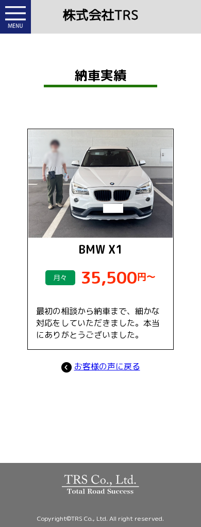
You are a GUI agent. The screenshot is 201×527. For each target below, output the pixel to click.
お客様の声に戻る (107, 366)
